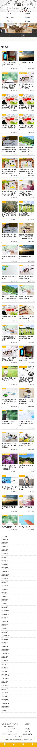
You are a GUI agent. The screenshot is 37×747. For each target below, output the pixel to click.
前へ (2, 31)
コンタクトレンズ (10, 729)
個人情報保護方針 (27, 734)
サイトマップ (18, 736)
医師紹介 (27, 729)
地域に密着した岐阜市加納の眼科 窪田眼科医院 (9, 725)
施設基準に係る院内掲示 (10, 734)
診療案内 (27, 724)
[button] (33, 423)
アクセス (9, 731)
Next (34, 31)
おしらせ (27, 731)
